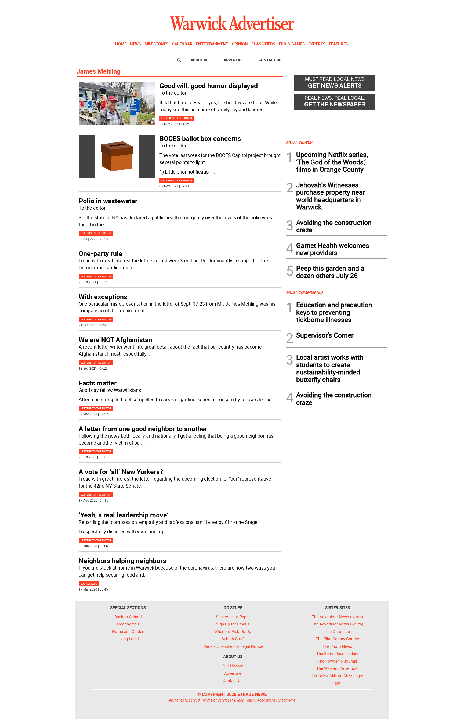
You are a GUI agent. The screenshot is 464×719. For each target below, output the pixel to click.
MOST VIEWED (299, 142)
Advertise (234, 59)
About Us (200, 59)
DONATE (374, 6)
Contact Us (270, 59)
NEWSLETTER (344, 6)
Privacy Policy (243, 700)
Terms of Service (215, 700)
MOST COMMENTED (304, 292)
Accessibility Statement (276, 700)
